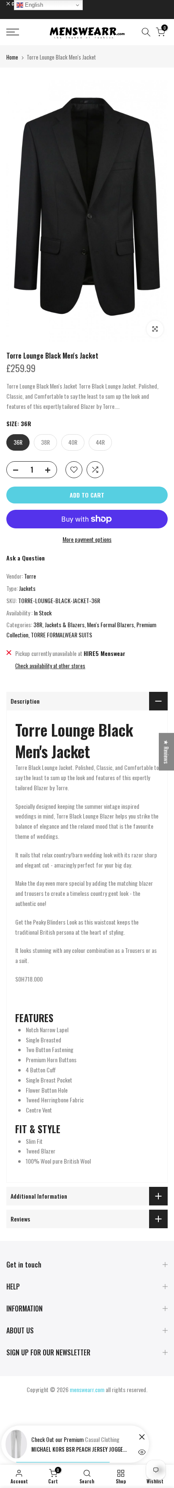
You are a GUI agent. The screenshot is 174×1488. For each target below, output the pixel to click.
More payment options (87, 539)
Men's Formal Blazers (110, 624)
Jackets (27, 588)
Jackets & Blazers (64, 624)
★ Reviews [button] (166, 752)
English (33, 5)
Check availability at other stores (50, 665)
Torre (30, 575)
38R (37, 624)
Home (12, 57)
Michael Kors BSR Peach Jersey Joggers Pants (79, 1449)
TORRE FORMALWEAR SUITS (61, 634)
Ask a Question (25, 557)
